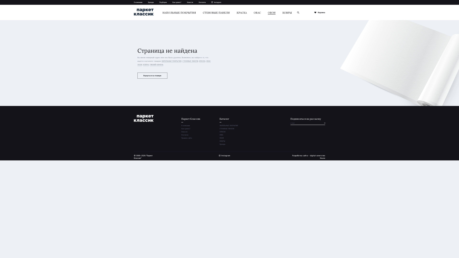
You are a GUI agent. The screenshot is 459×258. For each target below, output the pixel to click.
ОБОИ (272, 12)
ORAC (257, 12)
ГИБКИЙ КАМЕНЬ (156, 65)
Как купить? (176, 2)
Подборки (163, 2)
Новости (190, 2)
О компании (138, 2)
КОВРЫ (287, 12)
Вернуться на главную (152, 76)
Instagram (217, 2)
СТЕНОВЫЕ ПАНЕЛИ (216, 12)
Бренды (151, 2)
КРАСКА (242, 12)
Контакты (202, 2)
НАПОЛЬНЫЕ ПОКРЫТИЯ (179, 12)
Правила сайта (186, 138)
